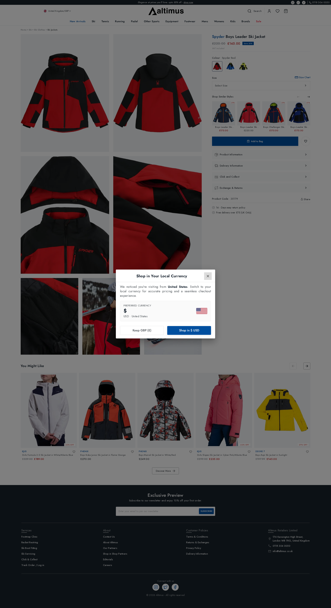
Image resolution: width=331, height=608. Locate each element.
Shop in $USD (189, 330)
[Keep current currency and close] (208, 276)
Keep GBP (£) (142, 330)
